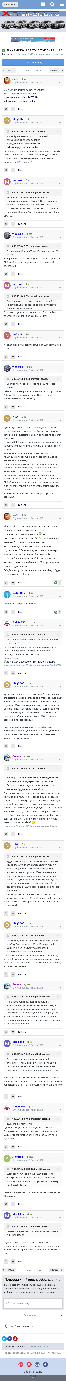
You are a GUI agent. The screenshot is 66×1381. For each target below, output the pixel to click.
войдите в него (12, 1292)
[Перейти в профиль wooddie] (7, 235)
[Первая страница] (4, 70)
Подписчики (30, 1315)
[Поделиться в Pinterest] (15, 1338)
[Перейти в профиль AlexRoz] (7, 1158)
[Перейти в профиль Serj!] (7, 80)
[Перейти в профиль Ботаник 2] (7, 594)
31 (62, 1315)
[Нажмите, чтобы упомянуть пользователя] (6, 109)
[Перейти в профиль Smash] (7, 757)
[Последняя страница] (62, 70)
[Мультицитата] (13, 109)
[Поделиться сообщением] (60, 82)
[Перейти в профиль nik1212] (7, 335)
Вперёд (54, 70)
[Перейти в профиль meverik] (7, 181)
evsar (12, 54)
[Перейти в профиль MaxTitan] (7, 1043)
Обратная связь (33, 1371)
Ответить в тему (33, 62)
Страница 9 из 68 (33, 71)
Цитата (22, 109)
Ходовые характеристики (49, 54)
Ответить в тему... (20, 1303)
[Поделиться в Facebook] (9, 1338)
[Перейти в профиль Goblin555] (7, 623)
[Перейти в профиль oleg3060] (7, 120)
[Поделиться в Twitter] (4, 1338)
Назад (11, 70)
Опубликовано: (27, 82)
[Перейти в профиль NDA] (7, 418)
